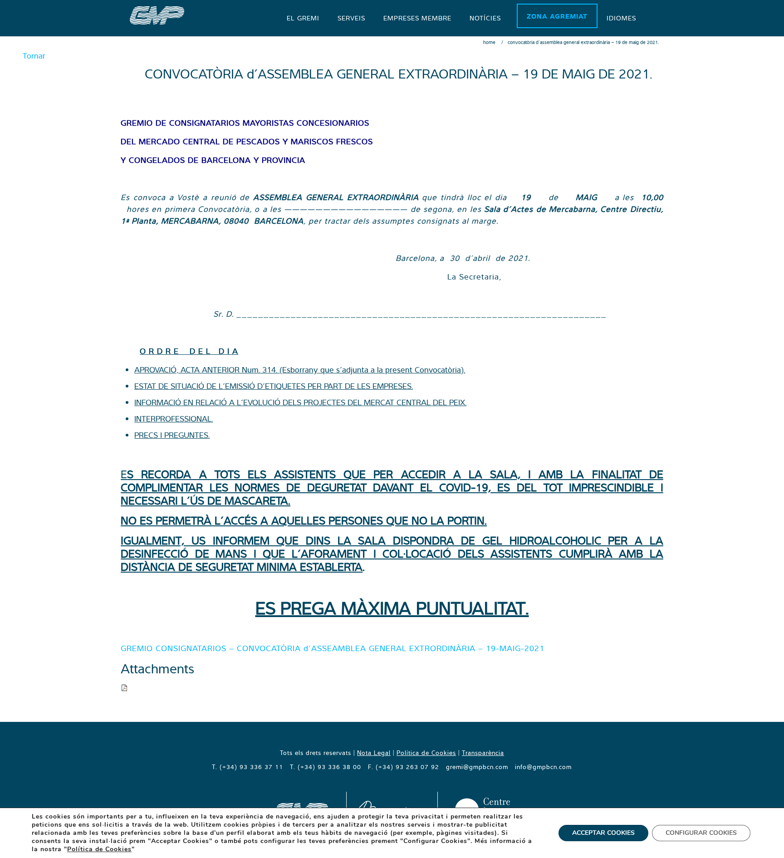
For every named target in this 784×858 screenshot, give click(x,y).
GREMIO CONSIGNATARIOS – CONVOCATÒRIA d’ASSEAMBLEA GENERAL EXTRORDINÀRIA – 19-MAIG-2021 (332, 648)
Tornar (34, 55)
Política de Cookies (426, 752)
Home (489, 42)
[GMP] (157, 14)
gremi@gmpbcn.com (477, 766)
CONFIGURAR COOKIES (701, 833)
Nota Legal (374, 752)
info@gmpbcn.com (543, 766)
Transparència (483, 752)
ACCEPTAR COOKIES (603, 833)
